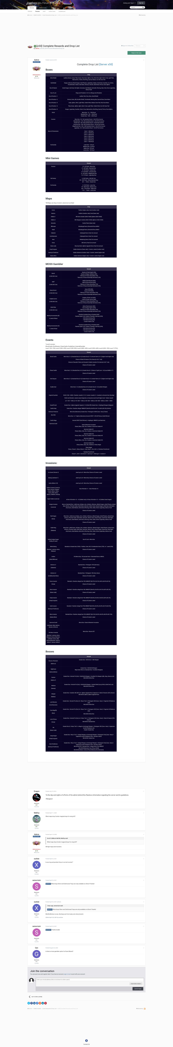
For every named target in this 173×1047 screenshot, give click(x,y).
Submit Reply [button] (137, 988)
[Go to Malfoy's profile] (37, 819)
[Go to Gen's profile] (37, 954)
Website (30, 11)
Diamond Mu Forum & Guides (43, 3)
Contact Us (86, 1044)
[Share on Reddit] (40, 1003)
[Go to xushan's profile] (37, 865)
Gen (36, 948)
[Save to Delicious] (37, 1003)
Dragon (36, 791)
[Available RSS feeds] (145, 1009)
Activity (54, 8)
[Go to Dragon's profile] (37, 797)
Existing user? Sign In (129, 3)
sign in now (67, 974)
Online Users (52, 11)
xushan (36, 859)
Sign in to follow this (128, 45)
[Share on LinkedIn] (42, 1003)
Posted (51, 60)
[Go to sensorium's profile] (37, 886)
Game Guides (43, 8)
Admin (36, 60)
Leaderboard (62, 11)
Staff (44, 11)
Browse (32, 8)
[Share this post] (143, 60)
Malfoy (36, 813)
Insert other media (135, 983)
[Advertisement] (60, 31)
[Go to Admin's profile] (30, 47)
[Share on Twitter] (28, 1003)
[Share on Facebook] (31, 1003)
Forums (37, 11)
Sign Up (141, 3)
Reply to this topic (137, 53)
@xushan (48, 930)
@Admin (48, 883)
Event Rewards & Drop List (56, 48)
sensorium (36, 880)
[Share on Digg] (34, 1003)
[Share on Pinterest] (45, 1003)
